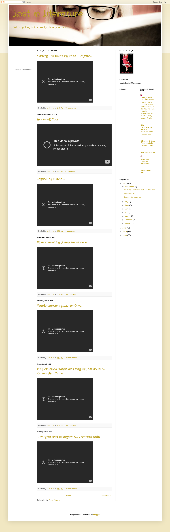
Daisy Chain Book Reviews (147, 99)
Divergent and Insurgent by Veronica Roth (68, 437)
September (130, 187)
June (127, 205)
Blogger (96, 514)
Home (68, 495)
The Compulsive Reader (146, 127)
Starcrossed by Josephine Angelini (62, 242)
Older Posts (106, 495)
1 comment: (70, 231)
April (127, 212)
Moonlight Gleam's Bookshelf (145, 161)
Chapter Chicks (148, 141)
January (128, 223)
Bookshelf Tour (48, 119)
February (129, 220)
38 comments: (71, 108)
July (127, 202)
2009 (124, 235)
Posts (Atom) (54, 500)
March (128, 216)
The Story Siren (148, 152)
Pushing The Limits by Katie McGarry (64, 56)
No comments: (71, 294)
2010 (124, 232)
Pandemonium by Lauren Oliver (60, 306)
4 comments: (70, 171)
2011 (124, 228)
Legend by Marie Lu (51, 179)
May (127, 209)
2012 (124, 183)
